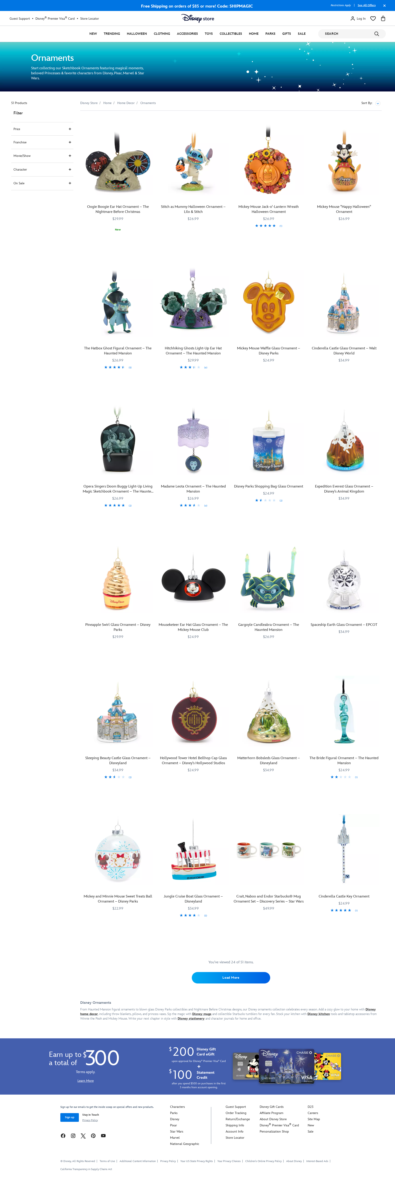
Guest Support (20, 19)
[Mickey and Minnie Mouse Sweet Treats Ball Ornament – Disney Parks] (118, 849)
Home (254, 34)
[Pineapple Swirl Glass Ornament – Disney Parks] (118, 577)
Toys (209, 34)
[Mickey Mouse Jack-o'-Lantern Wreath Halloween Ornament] (268, 159)
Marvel (175, 1138)
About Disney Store (273, 1119)
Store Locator (89, 19)
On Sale (18, 183)
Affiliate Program (271, 1113)
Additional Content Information (138, 1161)
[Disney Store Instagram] (73, 1135)
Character (20, 169)
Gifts (286, 34)
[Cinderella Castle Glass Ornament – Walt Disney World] (344, 301)
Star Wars (176, 1131)
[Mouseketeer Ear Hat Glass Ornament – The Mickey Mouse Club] (193, 577)
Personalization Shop (274, 1131)
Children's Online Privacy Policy (263, 1161)
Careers (313, 1113)
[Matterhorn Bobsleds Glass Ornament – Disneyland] (268, 711)
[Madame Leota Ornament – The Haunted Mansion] (193, 439)
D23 (310, 1107)
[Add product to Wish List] (150, 120)
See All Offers (367, 5)
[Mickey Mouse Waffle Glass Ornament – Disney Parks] (268, 301)
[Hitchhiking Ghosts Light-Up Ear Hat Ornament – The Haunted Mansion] (193, 301)
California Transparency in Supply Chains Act (86, 1169)
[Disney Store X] (83, 1135)
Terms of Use (107, 1161)
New (93, 34)
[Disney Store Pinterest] (93, 1135)
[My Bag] (383, 18)
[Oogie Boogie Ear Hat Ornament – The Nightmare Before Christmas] (118, 159)
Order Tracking (236, 1113)
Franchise (20, 142)
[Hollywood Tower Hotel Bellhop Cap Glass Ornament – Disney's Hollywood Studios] (193, 711)
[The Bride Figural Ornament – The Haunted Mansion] (344, 711)
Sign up (69, 1117)
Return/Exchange (238, 1119)
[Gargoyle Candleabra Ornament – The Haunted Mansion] (268, 577)
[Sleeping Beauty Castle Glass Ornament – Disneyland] (118, 711)
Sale (302, 34)
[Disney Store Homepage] (197, 18)
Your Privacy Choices (229, 1161)
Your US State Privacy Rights (196, 1161)
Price (16, 129)
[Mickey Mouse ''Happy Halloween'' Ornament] (344, 159)
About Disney (294, 1161)
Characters (177, 1107)
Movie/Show (22, 156)
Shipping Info (235, 1125)
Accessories (187, 34)
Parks (270, 34)
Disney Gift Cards (272, 1107)
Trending (112, 34)
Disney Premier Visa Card (55, 18)
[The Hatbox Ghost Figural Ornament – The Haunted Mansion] (118, 301)
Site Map (314, 1119)
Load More (230, 978)
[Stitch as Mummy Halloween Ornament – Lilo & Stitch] (193, 159)
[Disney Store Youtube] (103, 1135)
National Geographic (184, 1144)
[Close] (383, 7)
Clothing (162, 34)
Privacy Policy (90, 1120)
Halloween (137, 34)
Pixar (173, 1125)
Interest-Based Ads (317, 1161)
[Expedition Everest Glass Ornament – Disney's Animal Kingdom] (344, 439)
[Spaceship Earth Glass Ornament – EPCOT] (344, 577)
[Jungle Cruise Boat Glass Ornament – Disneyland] (193, 849)
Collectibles (231, 34)
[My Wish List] (373, 18)
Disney (174, 1119)
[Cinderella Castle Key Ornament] (344, 849)
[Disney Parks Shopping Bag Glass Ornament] (268, 439)
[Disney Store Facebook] (63, 1135)
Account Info (234, 1131)
